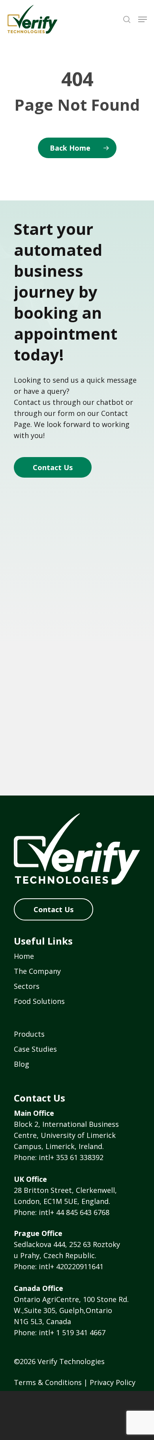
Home (24, 956)
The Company (37, 971)
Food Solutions (39, 1001)
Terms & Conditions (48, 1382)
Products (29, 1034)
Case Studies (35, 1049)
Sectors (26, 986)
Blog (21, 1064)
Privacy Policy (112, 1382)
